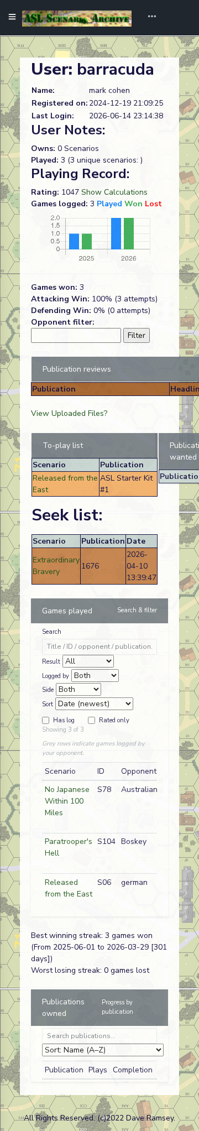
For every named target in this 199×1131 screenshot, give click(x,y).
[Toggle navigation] (148, 17)
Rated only (114, 720)
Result (51, 662)
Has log (64, 720)
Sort (47, 704)
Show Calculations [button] (114, 192)
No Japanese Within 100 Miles (67, 801)
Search (51, 632)
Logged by (55, 676)
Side (48, 690)
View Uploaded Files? (69, 413)
